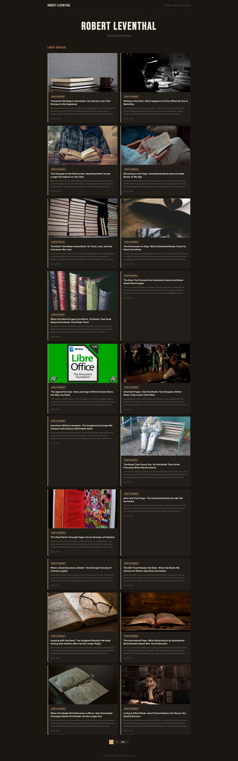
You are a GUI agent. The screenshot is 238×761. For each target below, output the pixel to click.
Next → (124, 742)
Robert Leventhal (59, 5)
